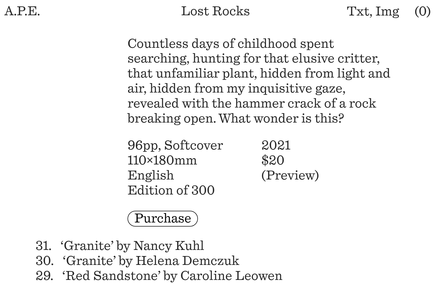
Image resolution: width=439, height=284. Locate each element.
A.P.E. (22, 11)
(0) (423, 11)
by (120, 246)
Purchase (162, 218)
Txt (358, 11)
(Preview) (290, 175)
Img (387, 11)
